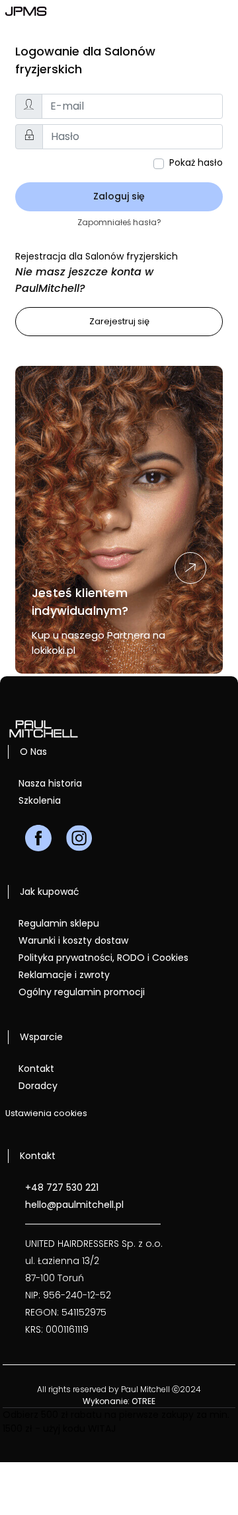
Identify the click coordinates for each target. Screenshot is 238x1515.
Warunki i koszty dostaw (73, 940)
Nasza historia (50, 783)
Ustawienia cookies (46, 1113)
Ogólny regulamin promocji (82, 992)
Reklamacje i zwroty (64, 974)
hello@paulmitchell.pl (74, 1204)
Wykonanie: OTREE (119, 1401)
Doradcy (38, 1085)
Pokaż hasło (196, 162)
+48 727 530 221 (62, 1187)
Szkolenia (40, 800)
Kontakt (36, 1068)
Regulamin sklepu (59, 923)
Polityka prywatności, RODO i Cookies (103, 957)
